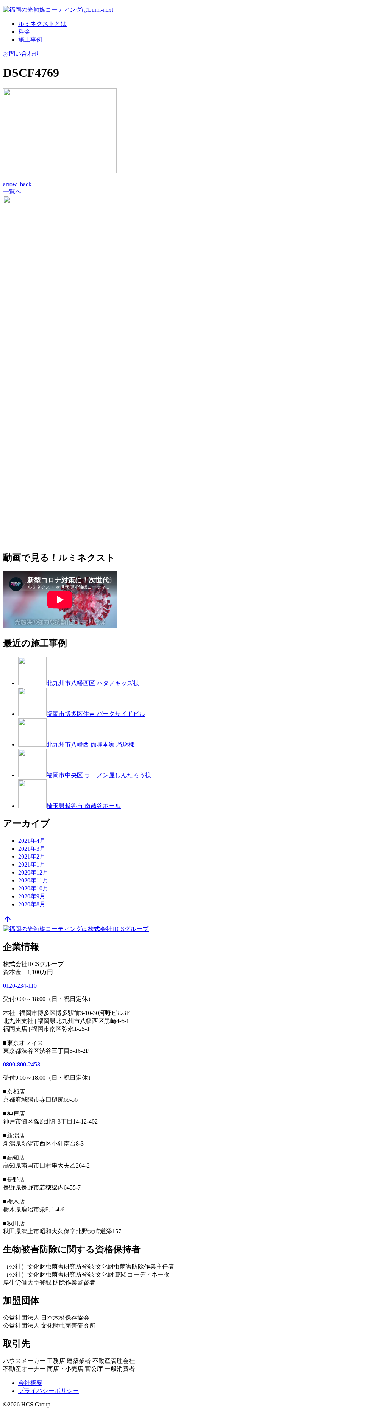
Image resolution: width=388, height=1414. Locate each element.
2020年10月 (33, 888)
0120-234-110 (20, 985)
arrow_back (17, 184)
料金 (24, 31)
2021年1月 (31, 864)
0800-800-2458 (21, 1064)
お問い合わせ (21, 53)
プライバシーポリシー (48, 1390)
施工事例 (30, 39)
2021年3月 (31, 848)
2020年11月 (33, 880)
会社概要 (30, 1383)
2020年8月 (31, 904)
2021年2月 (31, 856)
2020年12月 (33, 872)
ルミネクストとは (42, 23)
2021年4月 (31, 840)
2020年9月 (31, 896)
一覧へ (12, 191)
